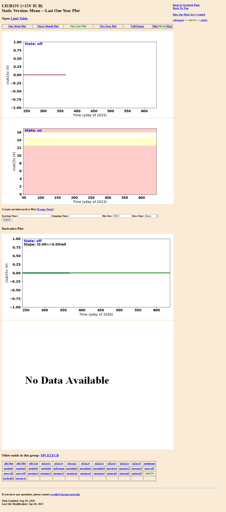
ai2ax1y (112, 463)
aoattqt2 (21, 468)
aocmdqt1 (72, 468)
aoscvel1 (149, 468)
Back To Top (180, 8)
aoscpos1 (112, 468)
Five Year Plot (108, 26)
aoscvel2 (9, 473)
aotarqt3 (137, 473)
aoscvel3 (21, 473)
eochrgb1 (8, 478)
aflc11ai (33, 463)
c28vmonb (178, 20)
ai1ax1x (46, 463)
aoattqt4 (46, 468)
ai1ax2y (85, 463)
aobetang (58, 468)
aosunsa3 (99, 473)
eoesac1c (21, 478)
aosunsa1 (72, 473)
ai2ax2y (136, 463)
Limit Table (19, 18)
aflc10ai (8, 463)
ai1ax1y (58, 463)
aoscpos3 (137, 468)
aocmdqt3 (99, 468)
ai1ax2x (72, 463)
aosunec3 (58, 473)
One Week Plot (17, 26)
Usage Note (45, 209)
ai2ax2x (124, 463)
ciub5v (204, 20)
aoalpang (149, 463)
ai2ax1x (99, 463)
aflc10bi (21, 463)
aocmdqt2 (85, 468)
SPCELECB (50, 455)
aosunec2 (46, 473)
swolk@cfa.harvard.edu (65, 494)
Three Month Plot (48, 26)
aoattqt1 (9, 468)
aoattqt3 (33, 468)
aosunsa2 (85, 473)
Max (169, 26)
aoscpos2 (124, 468)
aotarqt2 (124, 473)
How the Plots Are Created (189, 14)
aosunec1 (33, 473)
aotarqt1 (112, 473)
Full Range (137, 26)
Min (155, 26)
